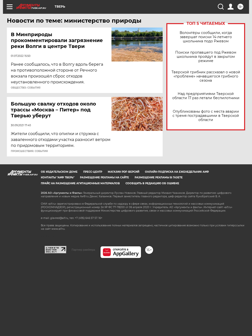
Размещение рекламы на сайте (104, 177)
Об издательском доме (59, 171)
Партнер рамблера (83, 249)
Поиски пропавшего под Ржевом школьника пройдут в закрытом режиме (205, 56)
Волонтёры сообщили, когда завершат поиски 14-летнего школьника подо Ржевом (206, 37)
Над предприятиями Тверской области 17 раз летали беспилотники (205, 96)
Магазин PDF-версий (123, 171)
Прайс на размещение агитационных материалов (80, 183)
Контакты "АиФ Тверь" (57, 177)
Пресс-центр (92, 171)
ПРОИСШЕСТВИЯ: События (29, 151)
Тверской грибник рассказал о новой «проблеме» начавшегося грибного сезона (206, 76)
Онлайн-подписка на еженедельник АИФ (177, 171)
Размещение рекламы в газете (159, 177)
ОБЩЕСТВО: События (25, 88)
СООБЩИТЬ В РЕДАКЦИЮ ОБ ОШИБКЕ (152, 183)
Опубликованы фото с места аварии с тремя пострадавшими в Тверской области (206, 115)
